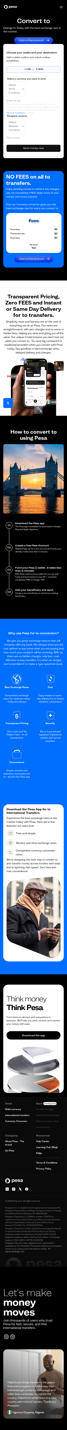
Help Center (42, 1141)
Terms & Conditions (16, 113)
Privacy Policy (43, 1168)
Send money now (33, 148)
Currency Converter (16, 1121)
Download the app (33, 1035)
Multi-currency (13, 1109)
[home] (11, 7)
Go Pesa (9, 1150)
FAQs (39, 1153)
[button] (61, 7)
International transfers (17, 1115)
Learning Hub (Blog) (47, 1147)
